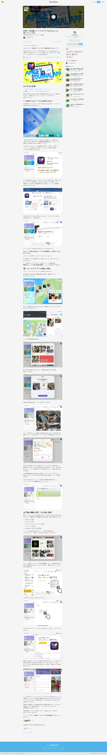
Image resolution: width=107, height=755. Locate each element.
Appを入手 (58, 753)
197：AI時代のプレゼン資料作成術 (76, 99)
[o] (68, 70)
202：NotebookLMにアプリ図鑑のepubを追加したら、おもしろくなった (76, 74)
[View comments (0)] (82, 14)
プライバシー (12, 753)
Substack (92, 753)
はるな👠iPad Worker (71, 63)
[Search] (93, 2)
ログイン (103, 2)
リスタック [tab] (30, 728)
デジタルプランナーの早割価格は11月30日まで (38, 91)
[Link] (22, 86)
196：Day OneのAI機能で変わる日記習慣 (77, 105)
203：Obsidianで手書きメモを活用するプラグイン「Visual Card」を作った (76, 69)
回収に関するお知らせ (21, 753)
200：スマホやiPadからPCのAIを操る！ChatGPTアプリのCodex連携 (76, 84)
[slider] (53, 26)
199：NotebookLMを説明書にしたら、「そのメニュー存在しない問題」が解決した (77, 89)
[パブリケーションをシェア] (95, 2)
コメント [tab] (25, 728)
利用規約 (16, 753)
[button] (45, 17)
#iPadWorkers (38, 95)
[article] (74, 70)
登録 (98, 2)
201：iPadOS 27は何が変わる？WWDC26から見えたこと (76, 79)
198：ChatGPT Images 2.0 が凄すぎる (77, 95)
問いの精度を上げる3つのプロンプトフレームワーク (39, 89)
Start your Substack (51, 753)
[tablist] (27, 728)
